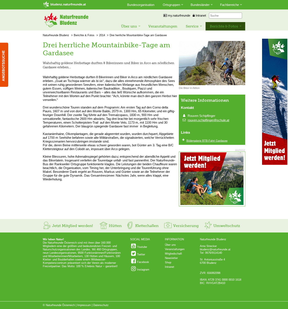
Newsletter (171, 258)
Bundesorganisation (140, 5)
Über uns (129, 26)
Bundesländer (200, 5)
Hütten (115, 225)
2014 (102, 35)
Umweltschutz (226, 225)
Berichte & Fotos (224, 26)
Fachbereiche (229, 5)
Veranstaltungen (162, 26)
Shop (168, 262)
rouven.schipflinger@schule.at (208, 120)
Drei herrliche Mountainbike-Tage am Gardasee (138, 35)
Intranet (200, 15)
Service (192, 26)
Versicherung (185, 225)
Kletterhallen (146, 225)
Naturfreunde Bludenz (56, 35)
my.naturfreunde (178, 15)
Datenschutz (101, 305)
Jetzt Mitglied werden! (72, 225)
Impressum (84, 305)
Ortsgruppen (171, 5)
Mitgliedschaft (173, 253)
